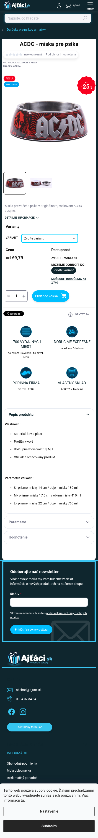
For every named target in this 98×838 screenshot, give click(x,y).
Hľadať (85, 18)
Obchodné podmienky (22, 763)
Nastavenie (49, 811)
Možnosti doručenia (68, 280)
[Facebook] (11, 711)
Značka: (12, 66)
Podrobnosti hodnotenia (61, 54)
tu (22, 800)
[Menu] (90, 5)
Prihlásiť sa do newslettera (31, 629)
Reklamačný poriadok (22, 778)
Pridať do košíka (46, 296)
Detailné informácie (20, 217)
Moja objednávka (19, 770)
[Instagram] (22, 711)
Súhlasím (49, 826)
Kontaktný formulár (30, 727)
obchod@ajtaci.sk (28, 690)
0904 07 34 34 (26, 699)
